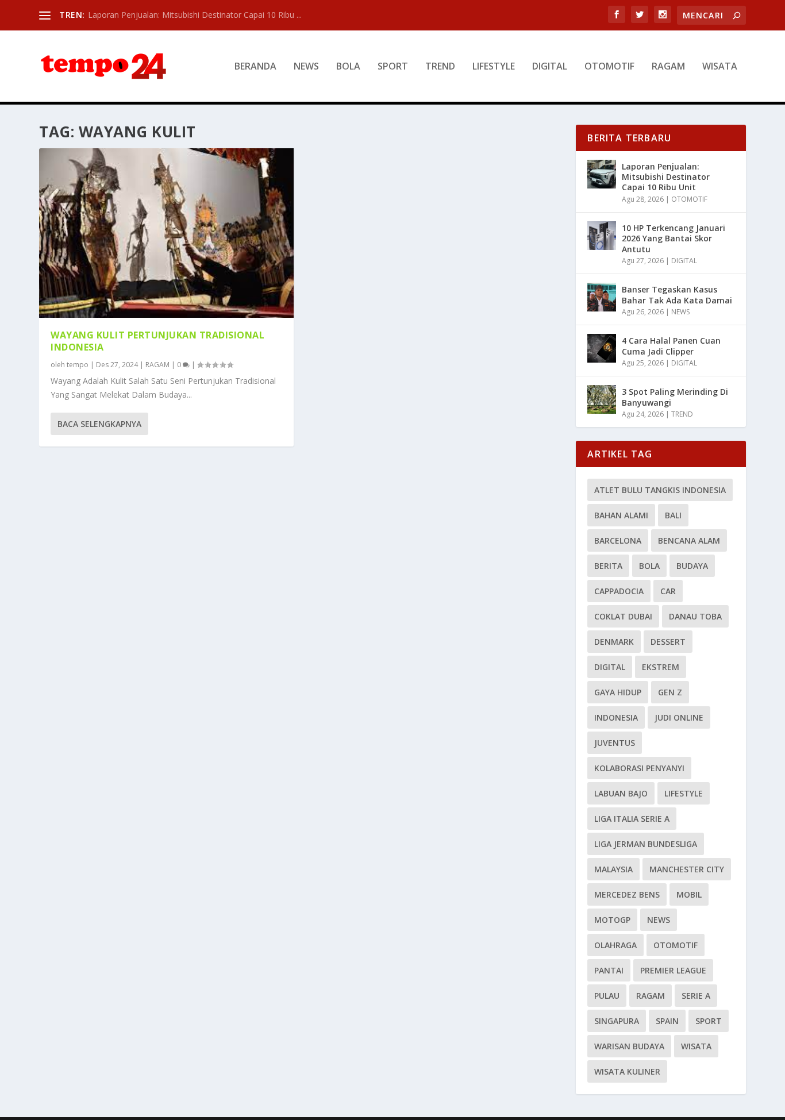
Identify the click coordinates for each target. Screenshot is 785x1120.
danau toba (695, 616)
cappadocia (619, 591)
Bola (649, 565)
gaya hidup (617, 692)
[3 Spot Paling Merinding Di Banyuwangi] (601, 399)
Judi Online (679, 717)
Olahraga (615, 945)
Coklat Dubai (623, 616)
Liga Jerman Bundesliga (645, 843)
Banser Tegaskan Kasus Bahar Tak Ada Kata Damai (677, 294)
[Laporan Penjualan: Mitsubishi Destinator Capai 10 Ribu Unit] (601, 174)
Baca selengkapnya (99, 423)
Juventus (614, 742)
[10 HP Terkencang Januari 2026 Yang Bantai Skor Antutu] (601, 235)
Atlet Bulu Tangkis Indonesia (660, 489)
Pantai (609, 970)
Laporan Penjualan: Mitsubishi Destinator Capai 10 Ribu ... (195, 14)
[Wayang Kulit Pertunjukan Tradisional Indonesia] (166, 233)
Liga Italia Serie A (631, 818)
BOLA (348, 66)
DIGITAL (549, 66)
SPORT (393, 66)
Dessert (668, 641)
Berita (608, 565)
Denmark (614, 641)
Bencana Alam (689, 540)
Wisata (696, 1046)
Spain (667, 1020)
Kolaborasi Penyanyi (639, 768)
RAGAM (668, 66)
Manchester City (686, 869)
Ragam (650, 995)
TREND (440, 66)
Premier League (673, 970)
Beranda (255, 66)
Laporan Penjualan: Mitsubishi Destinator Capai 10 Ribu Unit (666, 177)
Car (668, 591)
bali (673, 515)
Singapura (616, 1020)
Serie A (696, 995)
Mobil (689, 894)
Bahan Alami (621, 515)
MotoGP (612, 919)
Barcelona (617, 540)
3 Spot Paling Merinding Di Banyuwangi (675, 396)
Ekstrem (660, 666)
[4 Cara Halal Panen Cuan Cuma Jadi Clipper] (601, 348)
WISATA (719, 66)
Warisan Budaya (629, 1046)
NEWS (306, 66)
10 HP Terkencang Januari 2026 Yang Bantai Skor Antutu (673, 238)
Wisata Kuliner (627, 1071)
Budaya (692, 565)
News (658, 919)
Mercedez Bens (627, 894)
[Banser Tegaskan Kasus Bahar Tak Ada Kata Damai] (601, 297)
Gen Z (670, 692)
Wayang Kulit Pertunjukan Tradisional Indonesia (157, 341)
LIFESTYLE (493, 66)
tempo (77, 365)
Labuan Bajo (621, 793)
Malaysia (613, 869)
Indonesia (616, 717)
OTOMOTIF (609, 66)
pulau (606, 995)
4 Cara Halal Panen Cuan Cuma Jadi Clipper (671, 345)
